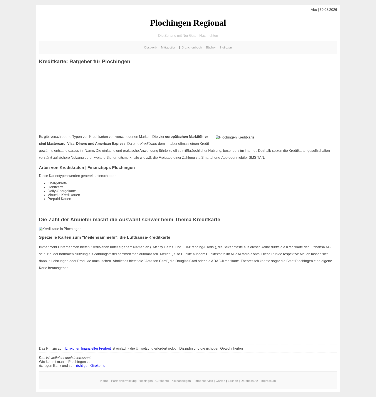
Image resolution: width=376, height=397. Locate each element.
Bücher (211, 47)
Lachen (233, 380)
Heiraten (226, 47)
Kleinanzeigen (181, 380)
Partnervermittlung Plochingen (132, 380)
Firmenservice (203, 380)
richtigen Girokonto (90, 365)
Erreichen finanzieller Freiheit (88, 348)
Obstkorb (150, 47)
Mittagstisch (169, 47)
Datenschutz (249, 380)
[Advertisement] (188, 99)
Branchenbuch (192, 47)
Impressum (268, 380)
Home (104, 380)
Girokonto (162, 380)
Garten (220, 380)
